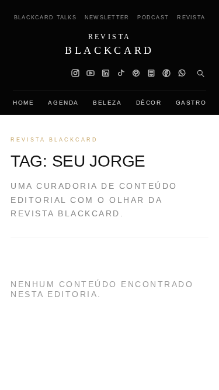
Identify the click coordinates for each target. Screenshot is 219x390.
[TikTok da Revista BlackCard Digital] (121, 73)
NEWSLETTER (107, 17)
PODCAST (153, 17)
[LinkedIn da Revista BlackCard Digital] (105, 73)
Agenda (63, 103)
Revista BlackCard (54, 140)
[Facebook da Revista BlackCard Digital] (166, 73)
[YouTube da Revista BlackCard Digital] (90, 73)
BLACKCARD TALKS (45, 17)
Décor (149, 103)
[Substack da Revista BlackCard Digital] (151, 73)
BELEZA (107, 103)
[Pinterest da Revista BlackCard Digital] (136, 73)
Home (23, 103)
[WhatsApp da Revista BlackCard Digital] (181, 73)
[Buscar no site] (200, 73)
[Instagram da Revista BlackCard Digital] (75, 73)
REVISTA (191, 17)
